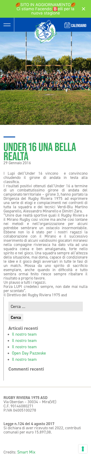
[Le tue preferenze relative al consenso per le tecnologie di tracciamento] (82, 448)
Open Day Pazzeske (29, 353)
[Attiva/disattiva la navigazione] (7, 24)
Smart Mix (26, 452)
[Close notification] (83, 9)
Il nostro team (24, 334)
